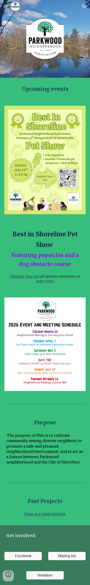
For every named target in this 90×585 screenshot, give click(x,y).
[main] (45, 89)
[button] (5, 6)
